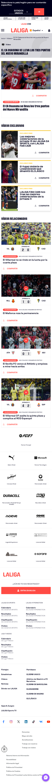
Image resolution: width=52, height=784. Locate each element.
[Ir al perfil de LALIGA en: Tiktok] (33, 722)
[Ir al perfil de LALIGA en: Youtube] (48, 722)
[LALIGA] (19, 30)
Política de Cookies (13, 771)
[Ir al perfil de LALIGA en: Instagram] (11, 722)
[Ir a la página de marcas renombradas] (11, 749)
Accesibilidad (11, 759)
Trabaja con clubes (29, 747)
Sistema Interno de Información (17, 755)
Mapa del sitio (27, 736)
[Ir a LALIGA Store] (26, 24)
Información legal (12, 763)
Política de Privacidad (14, 767)
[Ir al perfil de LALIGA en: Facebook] (3, 722)
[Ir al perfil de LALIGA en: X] (18, 722)
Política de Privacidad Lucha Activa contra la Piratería (26, 775)
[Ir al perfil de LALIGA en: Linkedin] (26, 722)
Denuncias (26, 732)
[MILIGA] (48, 30)
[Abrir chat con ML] (45, 777)
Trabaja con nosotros (29, 744)
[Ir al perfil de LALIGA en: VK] (41, 722)
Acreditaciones (27, 740)
